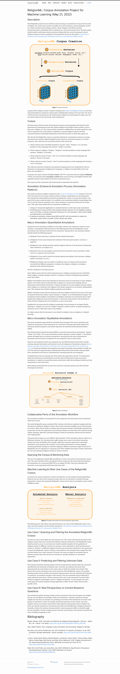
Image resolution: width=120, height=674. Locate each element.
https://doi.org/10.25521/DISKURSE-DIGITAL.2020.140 (67, 623)
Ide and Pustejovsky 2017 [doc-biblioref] (70, 346)
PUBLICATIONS (79, 3)
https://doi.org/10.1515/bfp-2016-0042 (41, 644)
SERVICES (56, 3)
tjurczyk (32, 2)
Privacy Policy (33, 664)
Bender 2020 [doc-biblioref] (48, 346)
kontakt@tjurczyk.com (36, 667)
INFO (49, 3)
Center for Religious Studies (74, 111)
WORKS (63, 3)
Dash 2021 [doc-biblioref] (57, 346)
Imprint (30, 662)
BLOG (70, 3)
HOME (44, 3)
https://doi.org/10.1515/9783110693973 (42, 652)
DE (87, 3)
